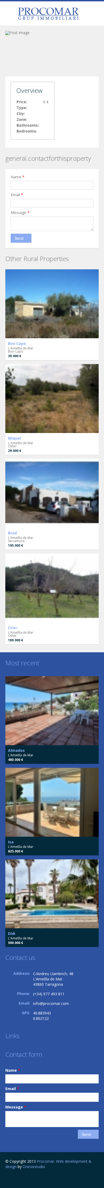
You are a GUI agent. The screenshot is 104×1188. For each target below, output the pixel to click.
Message (20, 212)
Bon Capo (17, 343)
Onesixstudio (34, 1166)
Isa (11, 841)
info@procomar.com (51, 1003)
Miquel (14, 438)
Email (17, 194)
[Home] (48, 13)
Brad (12, 532)
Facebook (6, 1178)
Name (18, 176)
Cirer (12, 627)
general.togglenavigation (10, 14)
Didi (11, 933)
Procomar (45, 1161)
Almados (16, 750)
